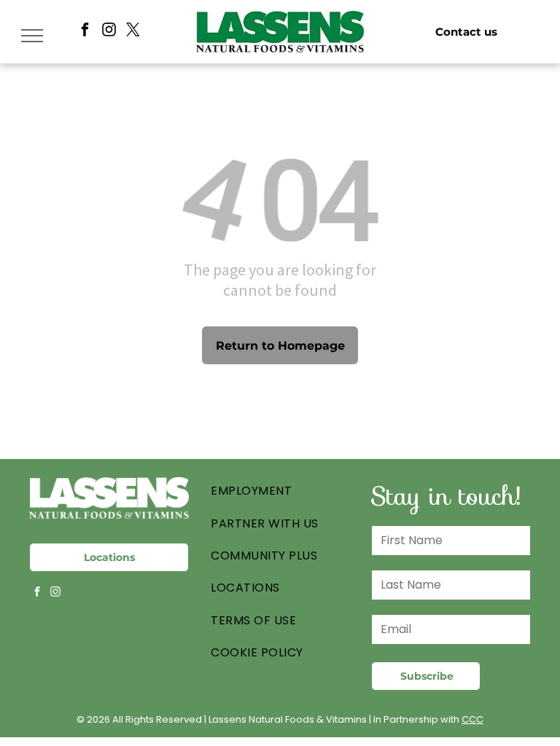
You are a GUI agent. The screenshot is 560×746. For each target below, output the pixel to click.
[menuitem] (280, 491)
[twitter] (133, 31)
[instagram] (109, 31)
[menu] (32, 36)
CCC (472, 719)
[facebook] (85, 31)
